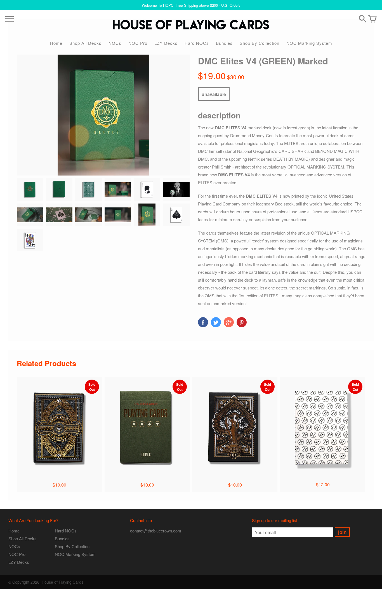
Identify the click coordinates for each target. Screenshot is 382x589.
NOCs (115, 43)
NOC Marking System (309, 43)
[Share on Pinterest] (242, 322)
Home (56, 43)
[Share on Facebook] (203, 322)
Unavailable (214, 94)
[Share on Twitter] (216, 322)
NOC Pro (137, 43)
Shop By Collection (259, 43)
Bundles (224, 43)
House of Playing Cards (62, 582)
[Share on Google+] (229, 322)
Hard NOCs (197, 43)
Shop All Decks (85, 43)
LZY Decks (166, 43)
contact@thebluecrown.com (155, 531)
